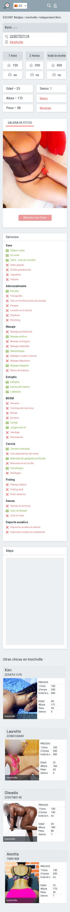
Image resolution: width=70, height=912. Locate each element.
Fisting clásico (18, 484)
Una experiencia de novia (24, 453)
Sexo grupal (17, 264)
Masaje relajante (19, 365)
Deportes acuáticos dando (25, 527)
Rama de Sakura (19, 370)
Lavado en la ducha (21, 310)
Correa (14, 422)
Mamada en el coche (22, 463)
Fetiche (14, 279)
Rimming (15, 320)
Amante (14, 403)
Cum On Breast (18, 510)
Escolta (14, 291)
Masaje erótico (18, 336)
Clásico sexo (17, 250)
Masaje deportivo (20, 360)
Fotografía (16, 295)
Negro (44, 98)
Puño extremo (18, 494)
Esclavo (14, 417)
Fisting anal (16, 489)
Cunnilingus (16, 468)
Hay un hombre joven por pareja (28, 300)
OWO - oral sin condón (23, 260)
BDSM (13, 412)
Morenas (45, 108)
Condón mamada (20, 448)
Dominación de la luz (22, 408)
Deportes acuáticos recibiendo (27, 532)
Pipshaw (15, 315)
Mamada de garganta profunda (28, 458)
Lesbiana (15, 391)
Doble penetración (20, 269)
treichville (31, 17)
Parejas (14, 305)
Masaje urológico (20, 341)
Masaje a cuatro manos (23, 355)
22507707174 (19, 36)
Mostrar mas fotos (35, 217)
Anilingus (15, 472)
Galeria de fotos (20, 122)
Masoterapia (17, 351)
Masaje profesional (21, 331)
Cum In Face (17, 515)
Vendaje (14, 432)
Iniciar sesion (56, 4)
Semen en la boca (20, 505)
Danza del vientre (20, 386)
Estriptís (14, 382)
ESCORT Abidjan (13, 17)
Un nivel (14, 255)
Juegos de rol (18, 427)
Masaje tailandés (19, 346)
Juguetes (15, 274)
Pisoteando (16, 437)
